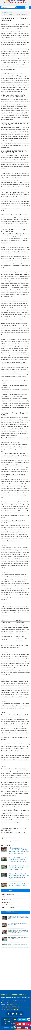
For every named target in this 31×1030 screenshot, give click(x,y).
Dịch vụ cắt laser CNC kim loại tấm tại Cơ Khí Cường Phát (19, 884)
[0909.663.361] (28, 1019)
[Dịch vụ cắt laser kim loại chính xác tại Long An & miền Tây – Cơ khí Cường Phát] (4, 867)
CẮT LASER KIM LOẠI (8, 894)
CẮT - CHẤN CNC (7, 899)
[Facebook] (8, 1013)
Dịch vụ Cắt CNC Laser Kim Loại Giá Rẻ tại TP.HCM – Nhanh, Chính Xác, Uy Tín (18, 859)
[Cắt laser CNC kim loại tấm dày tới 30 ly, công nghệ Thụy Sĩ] (4, 943)
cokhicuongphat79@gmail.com (13, 841)
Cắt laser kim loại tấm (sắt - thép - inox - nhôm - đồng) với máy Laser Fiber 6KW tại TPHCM (19, 876)
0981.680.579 (11, 1000)
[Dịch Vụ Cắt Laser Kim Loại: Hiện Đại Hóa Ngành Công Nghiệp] (4, 936)
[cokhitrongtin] (15, 2)
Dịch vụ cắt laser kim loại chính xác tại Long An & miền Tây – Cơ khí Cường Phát (19, 867)
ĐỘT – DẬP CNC (7, 897)
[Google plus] (16, 1013)
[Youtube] (21, 1013)
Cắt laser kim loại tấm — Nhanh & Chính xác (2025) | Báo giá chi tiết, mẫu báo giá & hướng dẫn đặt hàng (19, 850)
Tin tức (10, 12)
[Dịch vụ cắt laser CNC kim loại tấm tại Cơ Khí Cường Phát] (4, 885)
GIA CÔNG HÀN (7, 902)
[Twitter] (12, 1013)
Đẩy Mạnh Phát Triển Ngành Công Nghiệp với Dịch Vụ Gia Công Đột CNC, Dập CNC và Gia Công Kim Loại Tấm (18, 929)
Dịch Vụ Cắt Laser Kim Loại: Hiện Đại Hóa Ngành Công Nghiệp (18, 935)
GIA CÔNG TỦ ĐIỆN (8, 905)
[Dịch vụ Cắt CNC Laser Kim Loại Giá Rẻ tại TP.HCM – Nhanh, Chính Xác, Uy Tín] (4, 859)
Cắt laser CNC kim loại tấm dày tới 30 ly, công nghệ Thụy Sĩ (17, 942)
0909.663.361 (23, 1000)
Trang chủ (4, 12)
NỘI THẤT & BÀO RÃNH (9, 907)
